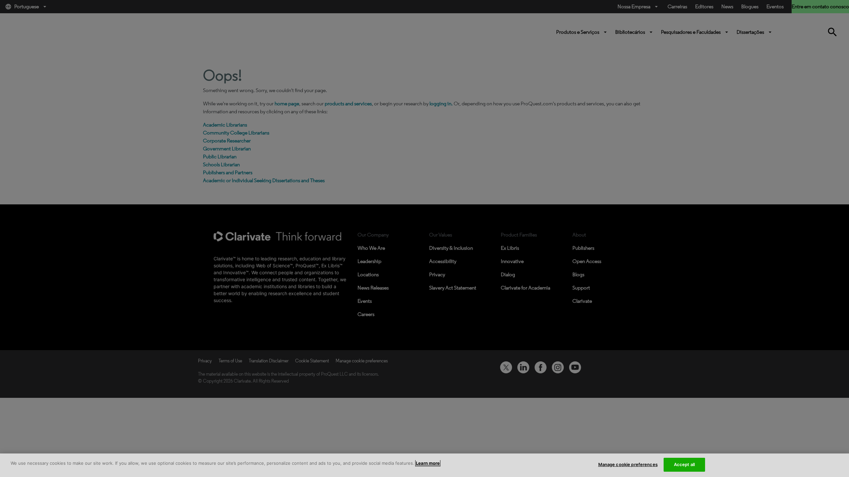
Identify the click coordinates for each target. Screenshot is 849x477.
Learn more (428, 463)
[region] (424, 465)
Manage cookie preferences (628, 464)
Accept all (684, 464)
